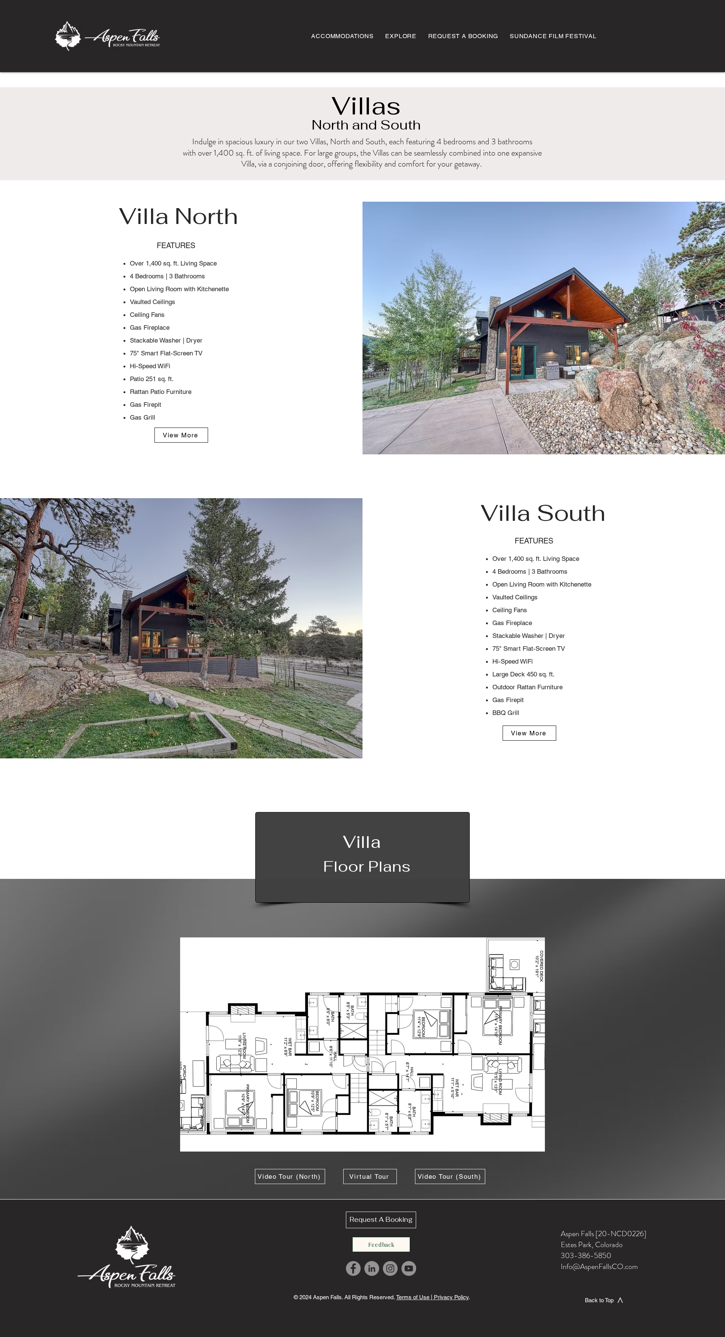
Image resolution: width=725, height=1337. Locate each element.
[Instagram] (390, 1268)
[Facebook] (353, 1268)
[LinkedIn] (371, 1268)
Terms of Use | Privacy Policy (432, 1297)
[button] (181, 435)
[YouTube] (408, 1268)
